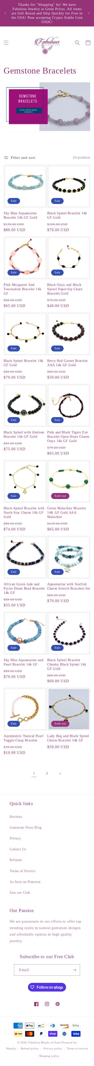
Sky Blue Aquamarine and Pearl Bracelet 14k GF (23, 662)
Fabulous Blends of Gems (45, 1042)
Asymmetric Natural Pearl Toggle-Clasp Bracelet (23, 738)
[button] (6, 42)
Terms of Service (22, 871)
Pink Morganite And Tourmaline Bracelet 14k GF (22, 289)
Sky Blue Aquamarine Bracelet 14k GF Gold (20, 215)
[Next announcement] (88, 13)
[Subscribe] (74, 970)
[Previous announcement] (5, 13)
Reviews (16, 817)
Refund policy (30, 1048)
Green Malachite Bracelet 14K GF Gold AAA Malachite (66, 512)
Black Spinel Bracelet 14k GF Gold (67, 215)
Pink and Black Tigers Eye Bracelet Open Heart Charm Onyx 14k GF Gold (68, 436)
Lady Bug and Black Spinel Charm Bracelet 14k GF (68, 738)
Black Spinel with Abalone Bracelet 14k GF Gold (24, 434)
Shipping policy (49, 1055)
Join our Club (20, 892)
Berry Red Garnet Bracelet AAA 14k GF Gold (67, 363)
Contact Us (18, 849)
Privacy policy (53, 1048)
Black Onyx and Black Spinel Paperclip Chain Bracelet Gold (64, 289)
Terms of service (77, 1048)
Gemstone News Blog (26, 827)
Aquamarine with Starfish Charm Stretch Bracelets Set (68, 586)
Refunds (16, 860)
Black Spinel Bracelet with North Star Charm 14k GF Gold (24, 512)
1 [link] (34, 773)
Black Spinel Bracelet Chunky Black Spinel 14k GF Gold (66, 664)
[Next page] (60, 773)
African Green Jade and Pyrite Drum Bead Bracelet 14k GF (24, 588)
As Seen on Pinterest (25, 882)
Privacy (15, 838)
